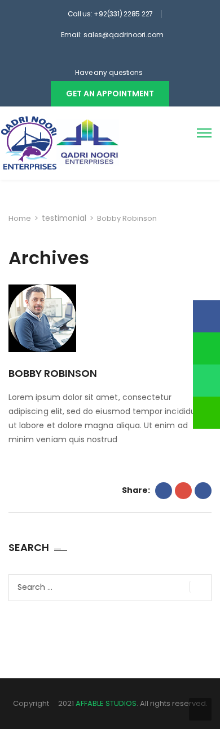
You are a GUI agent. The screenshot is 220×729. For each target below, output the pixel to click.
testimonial (64, 218)
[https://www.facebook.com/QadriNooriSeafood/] (92, 55)
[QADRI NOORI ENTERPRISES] (60, 143)
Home (19, 218)
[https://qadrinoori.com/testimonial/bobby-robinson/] (183, 490)
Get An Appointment (110, 93)
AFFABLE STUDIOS (106, 703)
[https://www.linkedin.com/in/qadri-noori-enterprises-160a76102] (123, 55)
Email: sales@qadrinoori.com (112, 34)
